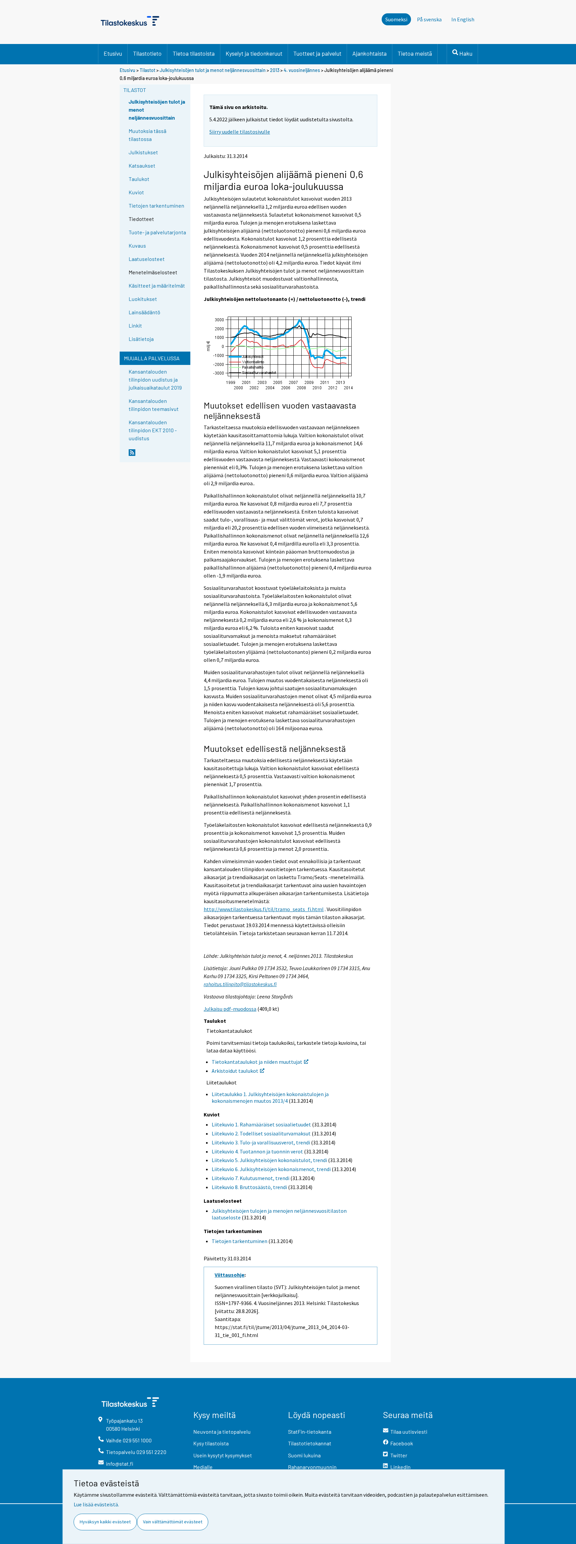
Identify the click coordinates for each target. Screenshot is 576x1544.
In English (462, 19)
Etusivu (113, 53)
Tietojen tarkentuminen (156, 205)
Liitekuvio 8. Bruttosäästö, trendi (249, 1187)
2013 (274, 70)
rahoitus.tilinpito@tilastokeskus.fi (240, 984)
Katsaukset (142, 165)
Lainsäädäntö (144, 312)
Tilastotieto (147, 53)
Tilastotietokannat (309, 1443)
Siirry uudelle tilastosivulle (239, 131)
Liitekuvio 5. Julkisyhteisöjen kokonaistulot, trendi (269, 1160)
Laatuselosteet (147, 259)
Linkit (135, 325)
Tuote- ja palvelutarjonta (157, 232)
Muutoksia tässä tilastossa (147, 135)
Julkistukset (143, 152)
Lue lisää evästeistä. (96, 1504)
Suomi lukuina (304, 1455)
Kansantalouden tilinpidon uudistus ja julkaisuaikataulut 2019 (155, 379)
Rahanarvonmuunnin (312, 1467)
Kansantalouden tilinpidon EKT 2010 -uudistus (153, 430)
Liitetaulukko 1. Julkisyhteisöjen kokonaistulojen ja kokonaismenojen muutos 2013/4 (270, 1097)
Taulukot (139, 179)
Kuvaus (137, 245)
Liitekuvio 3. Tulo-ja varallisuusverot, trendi (261, 1142)
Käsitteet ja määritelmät (157, 285)
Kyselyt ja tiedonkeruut (254, 53)
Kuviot (136, 192)
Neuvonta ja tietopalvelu (222, 1431)
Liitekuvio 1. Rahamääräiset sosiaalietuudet (261, 1124)
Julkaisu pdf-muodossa (230, 1008)
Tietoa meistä (415, 53)
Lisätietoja (141, 339)
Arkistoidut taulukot (235, 1070)
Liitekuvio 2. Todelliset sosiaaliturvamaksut (261, 1133)
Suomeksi (396, 19)
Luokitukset (143, 299)
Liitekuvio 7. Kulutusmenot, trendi (250, 1178)
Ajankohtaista (369, 53)
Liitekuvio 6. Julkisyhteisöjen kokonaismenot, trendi (271, 1169)
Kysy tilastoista (211, 1443)
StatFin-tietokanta (309, 1431)
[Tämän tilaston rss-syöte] (158, 455)
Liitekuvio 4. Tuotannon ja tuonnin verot (257, 1151)
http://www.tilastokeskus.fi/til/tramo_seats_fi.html (264, 909)
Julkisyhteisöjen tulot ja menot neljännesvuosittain (213, 70)
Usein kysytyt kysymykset (222, 1455)
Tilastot (147, 70)
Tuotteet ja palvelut (317, 53)
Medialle (203, 1467)
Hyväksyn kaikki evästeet (105, 1522)
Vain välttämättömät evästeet (172, 1522)
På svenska (429, 19)
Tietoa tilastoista (194, 53)
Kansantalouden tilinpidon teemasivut (154, 405)
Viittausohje (229, 1274)
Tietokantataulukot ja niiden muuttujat (257, 1061)
